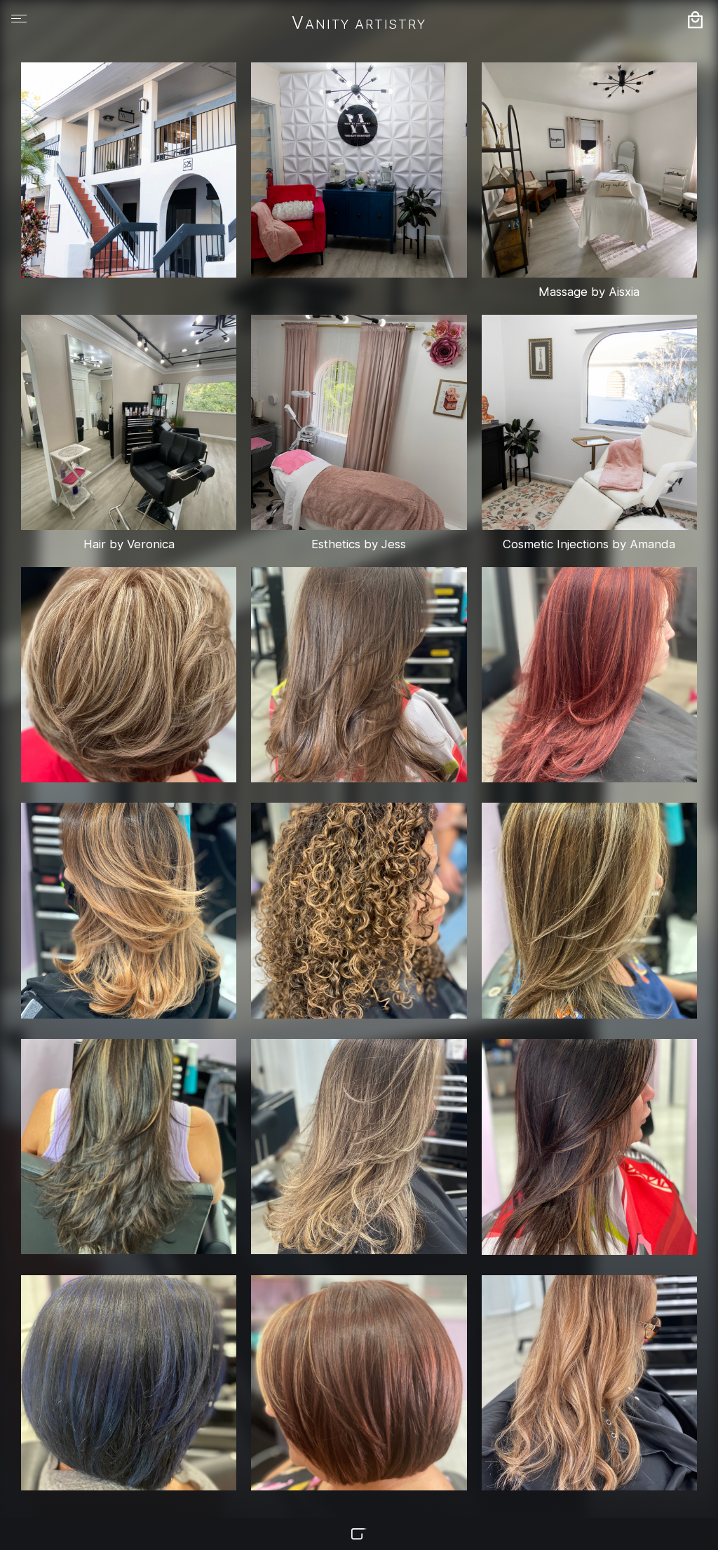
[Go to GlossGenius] (359, 1533)
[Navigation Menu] (19, 19)
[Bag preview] (694, 19)
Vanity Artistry (359, 24)
